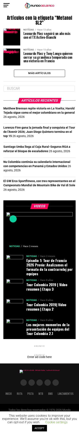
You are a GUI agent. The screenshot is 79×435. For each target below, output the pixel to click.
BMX (50, 394)
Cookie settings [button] (56, 422)
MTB (41, 394)
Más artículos (39, 73)
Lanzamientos (66, 394)
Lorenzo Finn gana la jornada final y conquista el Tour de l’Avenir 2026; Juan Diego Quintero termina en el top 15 (39, 132)
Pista (30, 394)
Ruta (19, 394)
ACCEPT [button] (39, 428)
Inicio (8, 394)
